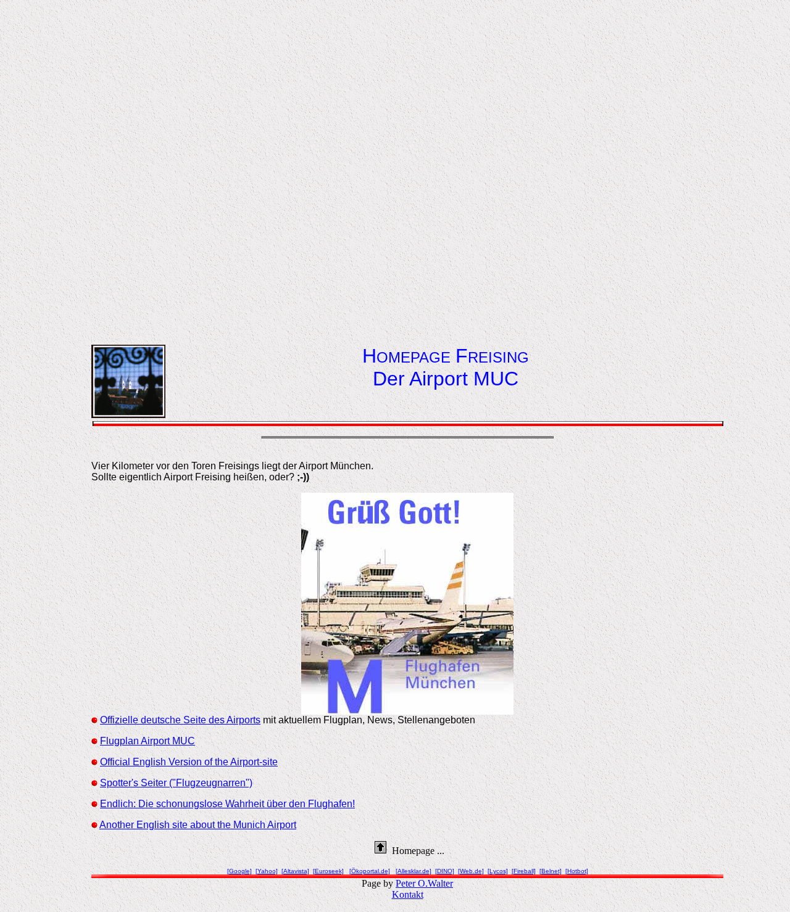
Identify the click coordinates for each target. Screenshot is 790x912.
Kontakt (407, 894)
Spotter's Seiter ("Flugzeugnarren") (176, 783)
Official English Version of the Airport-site (189, 762)
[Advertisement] (407, 164)
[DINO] (444, 871)
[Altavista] (295, 871)
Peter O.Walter (424, 883)
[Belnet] (550, 871)
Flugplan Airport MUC (147, 741)
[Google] (239, 871)
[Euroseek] (328, 871)
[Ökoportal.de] (369, 871)
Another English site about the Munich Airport (197, 825)
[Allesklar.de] (413, 871)
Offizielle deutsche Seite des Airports (180, 720)
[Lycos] (498, 871)
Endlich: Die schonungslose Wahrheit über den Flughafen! (227, 804)
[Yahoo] (267, 871)
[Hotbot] (576, 871)
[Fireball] (524, 871)
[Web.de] (471, 871)
